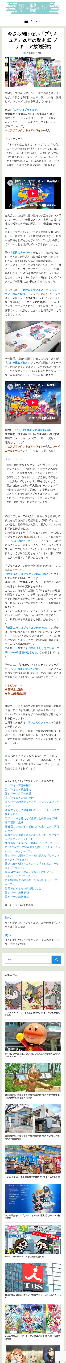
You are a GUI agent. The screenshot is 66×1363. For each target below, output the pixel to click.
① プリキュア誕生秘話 (18, 785)
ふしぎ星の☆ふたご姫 (25, 668)
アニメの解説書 (25, 905)
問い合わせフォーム (39, 722)
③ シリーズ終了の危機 (18, 793)
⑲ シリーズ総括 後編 (17, 896)
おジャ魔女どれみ (17, 362)
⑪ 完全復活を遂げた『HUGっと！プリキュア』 (32, 843)
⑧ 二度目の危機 (14, 822)
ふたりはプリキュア (25, 109)
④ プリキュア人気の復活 (19, 797)
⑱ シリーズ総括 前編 (17, 892)
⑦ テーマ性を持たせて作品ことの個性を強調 (31, 818)
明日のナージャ (21, 252)
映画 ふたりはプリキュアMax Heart (27, 574)
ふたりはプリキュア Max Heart (32, 430)
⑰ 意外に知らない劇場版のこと (23, 888)
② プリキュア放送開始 (18, 789)
